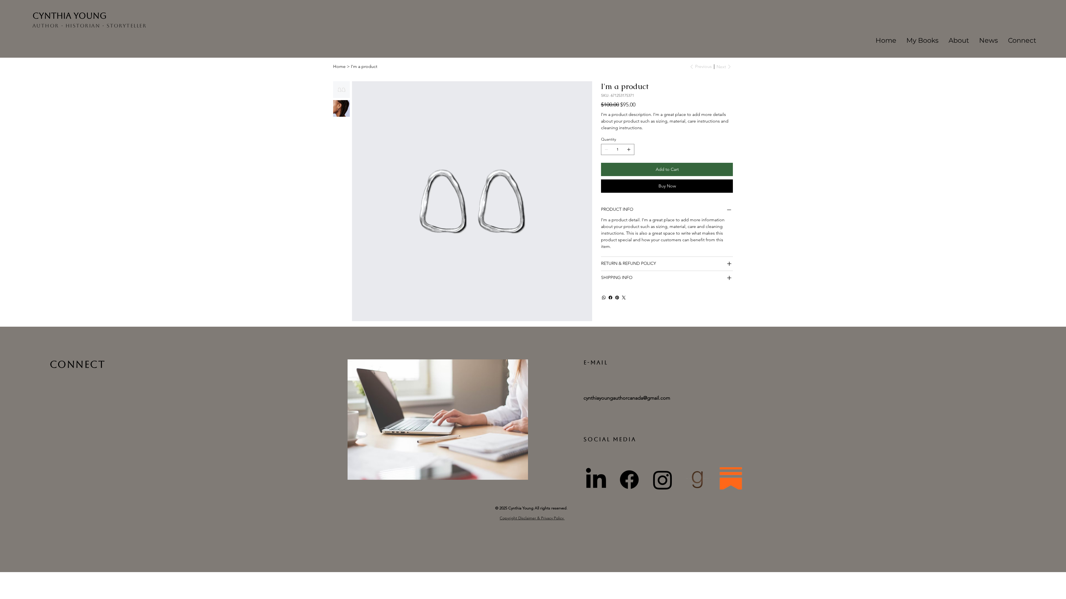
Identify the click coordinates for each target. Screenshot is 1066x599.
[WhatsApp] (604, 297)
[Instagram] (662, 479)
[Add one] (628, 149)
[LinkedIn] (596, 479)
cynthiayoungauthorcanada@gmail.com (627, 398)
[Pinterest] (617, 297)
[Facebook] (610, 297)
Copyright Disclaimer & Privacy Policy (532, 518)
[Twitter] (624, 297)
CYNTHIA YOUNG (69, 16)
